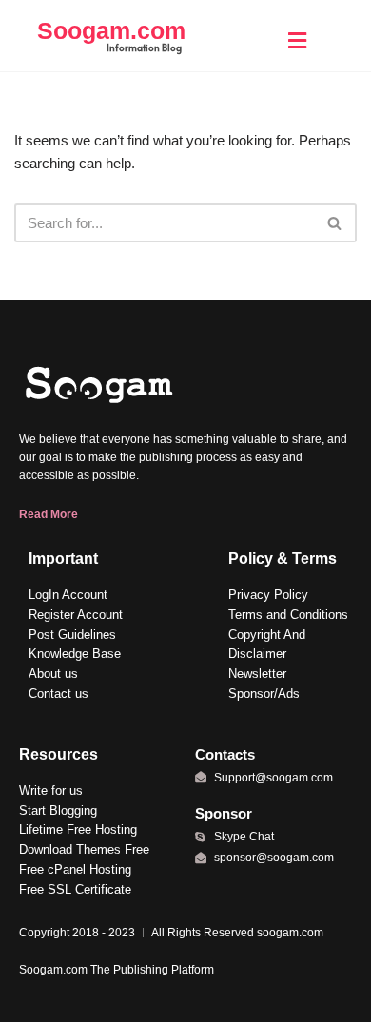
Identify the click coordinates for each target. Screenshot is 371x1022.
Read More (48, 514)
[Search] (335, 222)
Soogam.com (111, 30)
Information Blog (144, 47)
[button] (297, 40)
